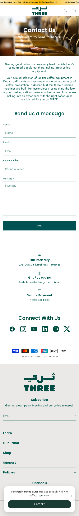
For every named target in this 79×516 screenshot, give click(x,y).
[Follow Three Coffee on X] (67, 329)
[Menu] (7, 10)
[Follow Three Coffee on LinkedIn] (45, 329)
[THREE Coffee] (40, 10)
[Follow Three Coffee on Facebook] (12, 329)
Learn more (43, 495)
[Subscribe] (71, 416)
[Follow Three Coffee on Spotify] (56, 329)
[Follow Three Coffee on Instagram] (23, 329)
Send (39, 225)
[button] (65, 10)
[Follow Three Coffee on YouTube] (34, 329)
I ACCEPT (39, 504)
